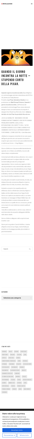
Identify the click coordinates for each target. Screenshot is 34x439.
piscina (13, 379)
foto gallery (5, 367)
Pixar (19, 379)
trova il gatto (21, 386)
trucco (14, 389)
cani (25, 354)
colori (18, 357)
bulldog (13, 354)
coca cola (11, 357)
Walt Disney (27, 389)
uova (20, 389)
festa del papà (27, 364)
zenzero (4, 392)
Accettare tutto (17, 430)
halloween (5, 370)
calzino (19, 354)
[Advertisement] (17, 26)
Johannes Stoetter (7, 373)
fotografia (14, 367)
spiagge (19, 383)
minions (18, 376)
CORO (19, 361)
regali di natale (27, 379)
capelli (4, 357)
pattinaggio (5, 379)
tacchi (13, 386)
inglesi (24, 370)
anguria (4, 351)
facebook (11, 364)
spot (25, 383)
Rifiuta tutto (24, 435)
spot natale (5, 386)
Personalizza (8, 435)
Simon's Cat (12, 383)
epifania (4, 364)
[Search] (30, 249)
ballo (10, 351)
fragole (22, 367)
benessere (23, 351)
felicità (19, 364)
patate (24, 376)
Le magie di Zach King (7, 376)
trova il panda (6, 389)
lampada (17, 373)
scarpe (4, 383)
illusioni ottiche (15, 370)
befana (16, 351)
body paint (5, 354)
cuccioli (25, 361)
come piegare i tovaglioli (8, 361)
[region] (17, 425)
